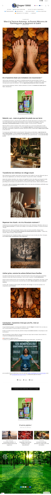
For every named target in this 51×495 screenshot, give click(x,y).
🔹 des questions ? (30, 11)
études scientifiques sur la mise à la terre (36, 373)
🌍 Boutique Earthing (19, 9)
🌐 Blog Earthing (41, 11)
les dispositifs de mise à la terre (19, 374)
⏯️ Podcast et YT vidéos (21, 13)
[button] (39, 5)
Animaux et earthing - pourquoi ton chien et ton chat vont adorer (41, 443)
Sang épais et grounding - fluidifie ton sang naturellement (25, 443)
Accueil (9, 9)
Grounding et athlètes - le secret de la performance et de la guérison (9, 443)
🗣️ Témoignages (9, 11)
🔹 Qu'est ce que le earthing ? (35, 9)
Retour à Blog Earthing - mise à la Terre (26, 388)
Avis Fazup (4, 480)
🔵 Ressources (19, 11)
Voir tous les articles (25, 427)
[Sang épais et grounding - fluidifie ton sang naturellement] (25, 435)
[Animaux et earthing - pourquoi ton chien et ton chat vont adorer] (41, 435)
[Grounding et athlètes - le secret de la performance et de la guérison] (9, 435)
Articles (7, 440)
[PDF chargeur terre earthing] (25, 102)
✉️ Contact (33, 13)
